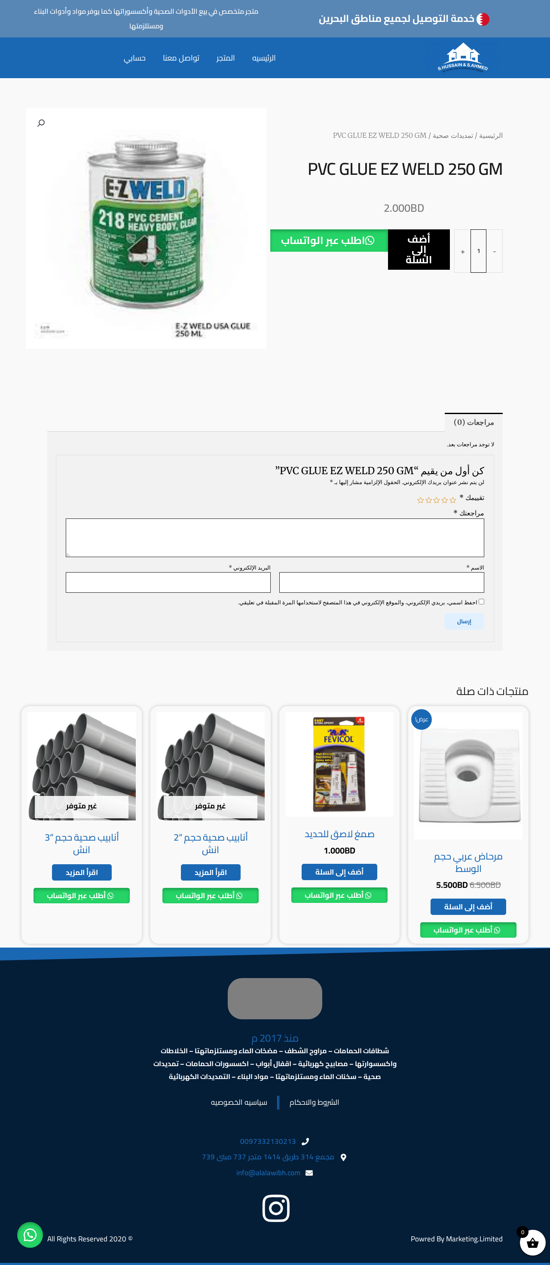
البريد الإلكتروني (250, 567)
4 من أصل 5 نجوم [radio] (428, 500)
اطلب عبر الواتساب (323, 240)
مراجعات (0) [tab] (474, 422)
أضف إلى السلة (419, 249)
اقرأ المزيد (211, 872)
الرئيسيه (264, 58)
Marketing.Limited (474, 1239)
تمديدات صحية (453, 135)
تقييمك (471, 498)
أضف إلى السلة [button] (468, 907)
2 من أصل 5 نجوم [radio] (444, 500)
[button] (329, 254)
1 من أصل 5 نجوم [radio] (452, 500)
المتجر (226, 58)
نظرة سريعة (468, 836)
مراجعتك (468, 513)
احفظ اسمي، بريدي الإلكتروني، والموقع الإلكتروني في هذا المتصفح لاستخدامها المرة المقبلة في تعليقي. (357, 602)
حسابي (135, 58)
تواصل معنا (181, 58)
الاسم (475, 567)
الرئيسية (491, 135)
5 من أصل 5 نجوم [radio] (421, 500)
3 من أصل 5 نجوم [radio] (437, 500)
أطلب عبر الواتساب (464, 930)
